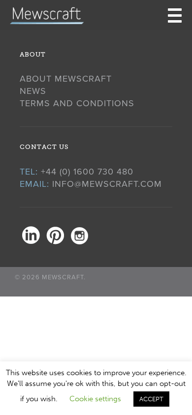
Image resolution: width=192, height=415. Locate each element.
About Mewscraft (66, 78)
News (33, 91)
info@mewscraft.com (107, 183)
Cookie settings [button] (95, 398)
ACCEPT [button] (151, 399)
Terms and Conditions (77, 103)
